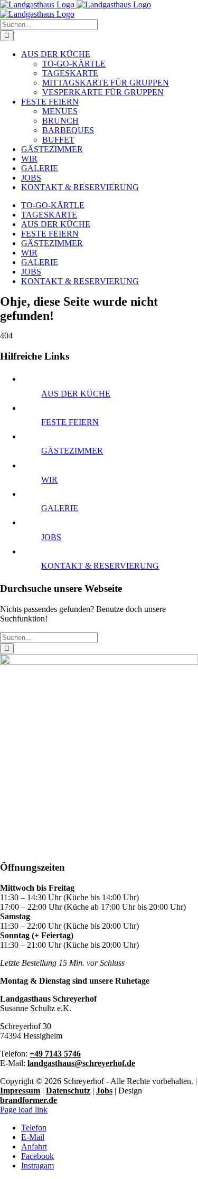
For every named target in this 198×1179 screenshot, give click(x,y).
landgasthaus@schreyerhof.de (81, 1063)
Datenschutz (68, 1090)
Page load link (24, 1109)
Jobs (104, 1090)
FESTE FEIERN (70, 422)
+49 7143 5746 (55, 1053)
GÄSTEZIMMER (72, 450)
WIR (49, 479)
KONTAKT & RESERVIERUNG (100, 565)
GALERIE (59, 508)
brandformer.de (28, 1100)
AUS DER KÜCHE (75, 393)
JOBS (51, 537)
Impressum (20, 1090)
